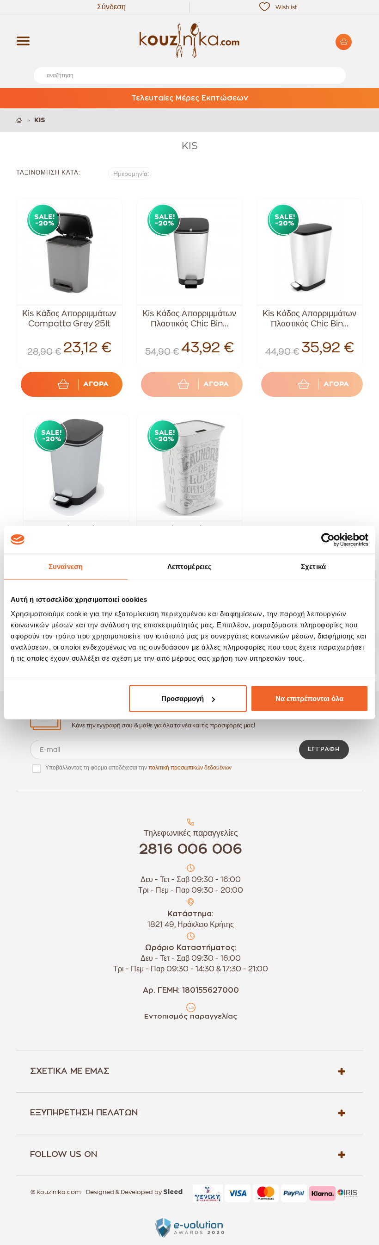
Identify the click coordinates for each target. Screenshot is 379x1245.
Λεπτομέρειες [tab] (189, 566)
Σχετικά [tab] (313, 566)
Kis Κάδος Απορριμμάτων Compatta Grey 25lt (69, 318)
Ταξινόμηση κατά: (48, 172)
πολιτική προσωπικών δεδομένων (190, 767)
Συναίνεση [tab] (66, 566)
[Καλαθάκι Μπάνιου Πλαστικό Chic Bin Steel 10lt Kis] (76, 467)
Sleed (173, 1192)
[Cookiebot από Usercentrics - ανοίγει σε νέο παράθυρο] (327, 539)
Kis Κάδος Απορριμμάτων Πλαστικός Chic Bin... (189, 318)
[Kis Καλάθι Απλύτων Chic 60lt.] (189, 467)
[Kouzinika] (189, 41)
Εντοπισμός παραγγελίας (190, 1016)
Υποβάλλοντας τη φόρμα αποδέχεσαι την (138, 767)
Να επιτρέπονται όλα (309, 698)
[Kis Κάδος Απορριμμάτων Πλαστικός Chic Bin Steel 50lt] (189, 251)
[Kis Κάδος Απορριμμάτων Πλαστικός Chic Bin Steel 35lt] (309, 251)
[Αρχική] (19, 120)
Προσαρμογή (182, 698)
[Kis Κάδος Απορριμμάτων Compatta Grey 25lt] (69, 251)
